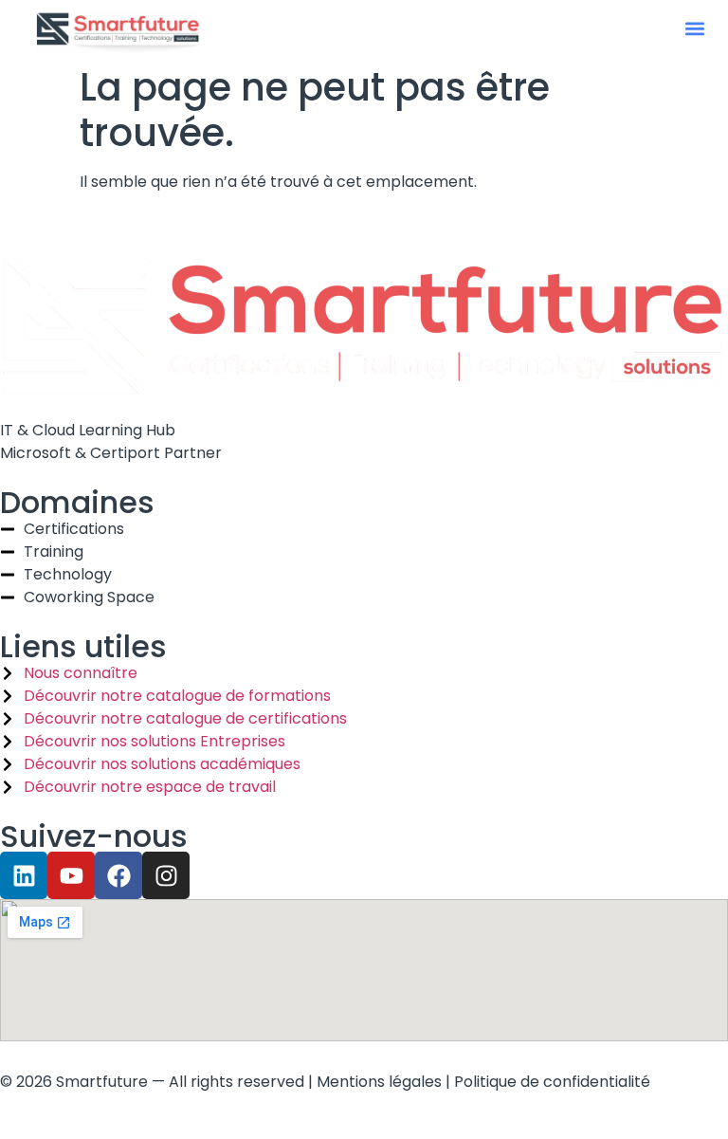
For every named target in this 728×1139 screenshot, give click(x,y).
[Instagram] (166, 875)
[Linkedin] (23, 875)
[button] (695, 29)
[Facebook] (118, 875)
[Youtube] (71, 875)
